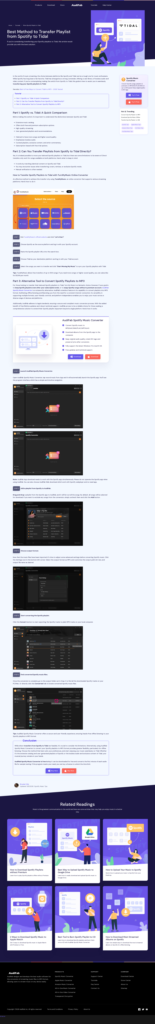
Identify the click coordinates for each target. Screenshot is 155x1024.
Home (10, 25)
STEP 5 (16, 266)
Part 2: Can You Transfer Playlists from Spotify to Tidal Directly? (40, 101)
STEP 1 (16, 237)
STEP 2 (16, 244)
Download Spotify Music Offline (130, 117)
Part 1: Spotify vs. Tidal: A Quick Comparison (32, 98)
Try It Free (135, 95)
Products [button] (38, 5)
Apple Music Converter (63, 980)
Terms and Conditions (55, 1009)
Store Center (126, 980)
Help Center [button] (107, 5)
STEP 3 (16, 252)
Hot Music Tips (139, 128)
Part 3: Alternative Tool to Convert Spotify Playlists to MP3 (38, 104)
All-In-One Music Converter (65, 988)
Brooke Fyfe (24, 784)
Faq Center (95, 984)
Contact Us (95, 988)
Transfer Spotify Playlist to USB (130, 120)
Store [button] (62, 5)
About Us (124, 984)
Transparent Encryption (64, 996)
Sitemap (124, 988)
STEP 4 (16, 259)
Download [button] (51, 5)
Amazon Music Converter (64, 984)
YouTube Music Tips (127, 131)
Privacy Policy (73, 1009)
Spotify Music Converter (64, 976)
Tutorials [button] (94, 5)
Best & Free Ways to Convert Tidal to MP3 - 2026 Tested (41, 89)
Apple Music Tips (136, 124)
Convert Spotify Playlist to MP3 (130, 115)
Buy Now (54, 771)
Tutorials (17, 25)
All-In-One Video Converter (65, 992)
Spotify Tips (125, 124)
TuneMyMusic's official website (35, 237)
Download (77, 357)
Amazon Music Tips (127, 128)
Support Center (97, 976)
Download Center (127, 976)
